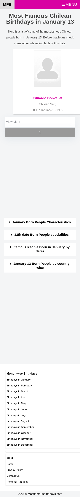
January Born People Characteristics (41, 222)
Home (10, 463)
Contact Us (13, 475)
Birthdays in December (20, 444)
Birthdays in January (19, 379)
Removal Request (17, 481)
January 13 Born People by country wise (41, 266)
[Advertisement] (40, 178)
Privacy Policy (15, 469)
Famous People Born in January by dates (42, 249)
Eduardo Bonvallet (47, 98)
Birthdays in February (19, 385)
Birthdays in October (19, 432)
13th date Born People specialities (41, 234)
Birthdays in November (20, 438)
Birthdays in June (17, 409)
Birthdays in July (16, 415)
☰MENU (69, 4)
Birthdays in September (20, 426)
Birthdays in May (16, 403)
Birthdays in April (16, 397)
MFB (7, 4)
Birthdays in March (17, 391)
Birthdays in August (18, 421)
